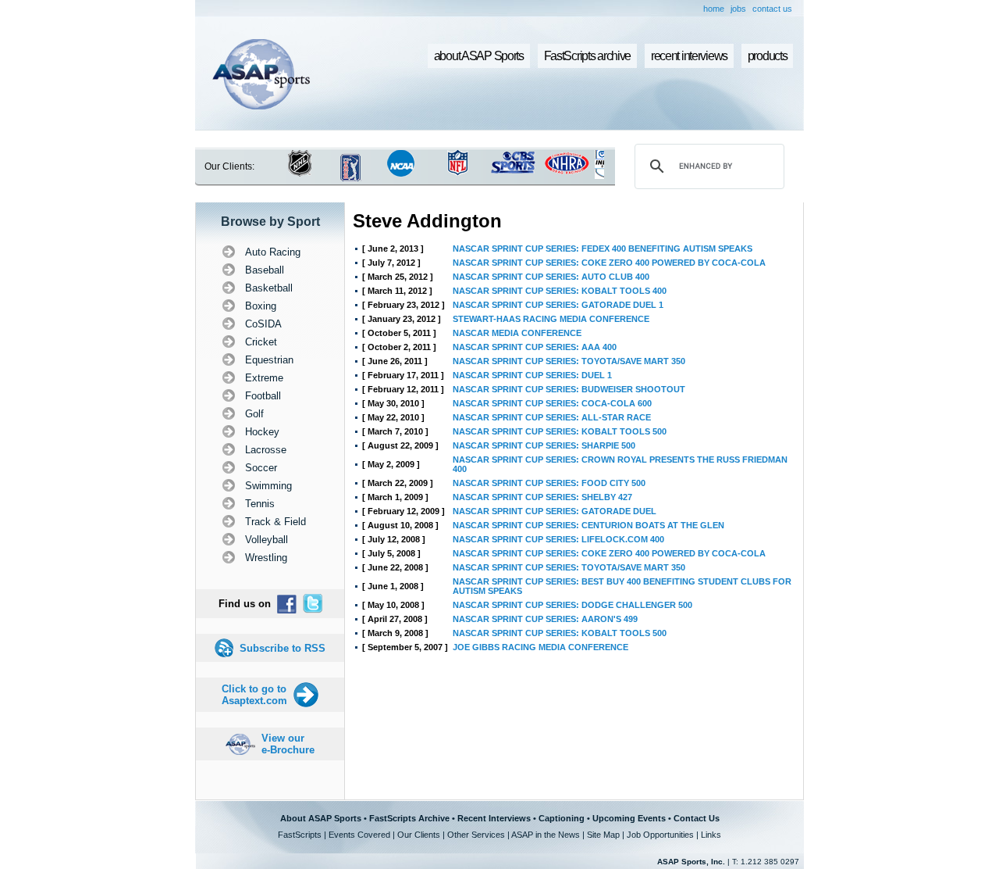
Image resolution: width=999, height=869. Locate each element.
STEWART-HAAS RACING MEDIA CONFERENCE (551, 319)
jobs (738, 8)
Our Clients (418, 834)
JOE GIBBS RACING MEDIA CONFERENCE (540, 647)
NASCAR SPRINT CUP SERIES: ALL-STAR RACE (552, 417)
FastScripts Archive (409, 818)
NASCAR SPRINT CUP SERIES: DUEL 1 (532, 375)
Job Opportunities (660, 834)
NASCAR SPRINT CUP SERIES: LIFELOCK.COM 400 (558, 539)
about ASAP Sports (479, 56)
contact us (772, 8)
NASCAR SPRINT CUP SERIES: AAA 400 (535, 347)
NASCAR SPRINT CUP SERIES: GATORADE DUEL (554, 511)
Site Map (603, 834)
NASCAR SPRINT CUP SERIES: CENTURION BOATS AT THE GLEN (588, 525)
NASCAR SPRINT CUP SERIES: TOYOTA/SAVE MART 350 (569, 361)
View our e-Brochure (288, 744)
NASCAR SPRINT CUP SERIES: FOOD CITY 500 (549, 483)
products (767, 56)
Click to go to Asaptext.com (254, 694)
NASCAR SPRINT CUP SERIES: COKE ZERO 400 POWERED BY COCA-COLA (609, 262)
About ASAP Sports (320, 818)
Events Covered (359, 834)
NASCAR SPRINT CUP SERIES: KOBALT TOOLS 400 (560, 290)
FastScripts (300, 834)
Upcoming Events (629, 818)
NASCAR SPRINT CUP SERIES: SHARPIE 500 (544, 445)
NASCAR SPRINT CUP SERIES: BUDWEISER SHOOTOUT (569, 389)
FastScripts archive (587, 56)
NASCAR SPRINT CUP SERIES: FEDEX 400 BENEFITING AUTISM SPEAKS (602, 248)
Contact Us (697, 818)
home (713, 8)
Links (711, 834)
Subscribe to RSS (282, 648)
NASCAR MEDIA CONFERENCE (517, 333)
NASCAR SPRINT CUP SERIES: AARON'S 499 (545, 619)
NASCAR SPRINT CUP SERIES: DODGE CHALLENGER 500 (572, 605)
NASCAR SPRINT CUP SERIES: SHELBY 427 (542, 497)
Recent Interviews (494, 818)
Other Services (476, 834)
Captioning (562, 818)
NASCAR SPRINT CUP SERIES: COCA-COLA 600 (552, 403)
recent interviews (689, 56)
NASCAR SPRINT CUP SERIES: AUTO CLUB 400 (551, 276)
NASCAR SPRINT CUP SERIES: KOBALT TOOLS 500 (560, 431)
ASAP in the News (545, 834)
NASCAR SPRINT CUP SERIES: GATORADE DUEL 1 (558, 304)
